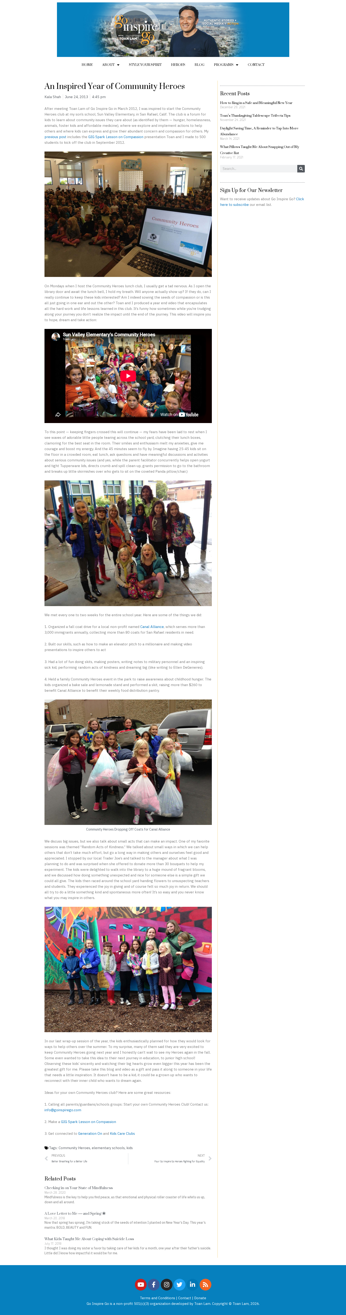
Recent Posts (235, 93)
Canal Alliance (152, 626)
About (108, 64)
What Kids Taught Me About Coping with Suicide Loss (89, 1238)
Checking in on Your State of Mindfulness (78, 1187)
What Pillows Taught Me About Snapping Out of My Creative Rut (259, 149)
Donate (200, 1298)
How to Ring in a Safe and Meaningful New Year (256, 102)
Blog (200, 64)
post (62, 137)
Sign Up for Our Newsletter (251, 190)
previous (51, 137)
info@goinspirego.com (62, 1110)
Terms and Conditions (157, 1298)
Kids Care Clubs (122, 1133)
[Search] (301, 168)
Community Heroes (74, 1148)
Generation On (90, 1133)
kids (129, 1148)
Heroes (178, 64)
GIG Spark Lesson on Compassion (115, 137)
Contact (256, 64)
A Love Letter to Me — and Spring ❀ (75, 1213)
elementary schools (108, 1148)
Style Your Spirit (145, 64)
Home (87, 64)
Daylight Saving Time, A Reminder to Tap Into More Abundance (259, 131)
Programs (223, 64)
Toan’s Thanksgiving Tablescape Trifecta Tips (255, 115)
